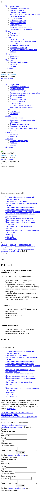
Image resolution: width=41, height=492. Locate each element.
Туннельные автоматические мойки (19, 218)
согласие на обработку (16, 455)
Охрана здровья (16, 25)
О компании (15, 33)
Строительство (16, 19)
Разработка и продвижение (11, 427)
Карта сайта (23, 425)
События (8, 54)
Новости (13, 58)
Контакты (9, 68)
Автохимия (9, 228)
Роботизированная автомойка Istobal (19, 208)
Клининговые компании (19, 8)
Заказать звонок (7, 79)
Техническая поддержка (19, 46)
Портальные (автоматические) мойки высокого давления (20, 215)
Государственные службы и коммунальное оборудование (21, 28)
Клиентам (9, 60)
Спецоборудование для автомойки (18, 226)
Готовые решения (12, 6)
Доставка (13, 64)
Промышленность (17, 10)
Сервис (8, 37)
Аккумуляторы (11, 239)
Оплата (13, 66)
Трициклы (9, 237)
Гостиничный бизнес (18, 23)
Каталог (13, 245)
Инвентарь (9, 235)
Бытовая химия (11, 232)
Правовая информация (10, 425)
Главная (4, 245)
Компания (9, 31)
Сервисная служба (17, 39)
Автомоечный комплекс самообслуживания (22, 212)
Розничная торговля (18, 21)
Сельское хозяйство (17, 16)
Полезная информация (19, 62)
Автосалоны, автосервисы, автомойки (25, 14)
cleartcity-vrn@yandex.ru (10, 161)
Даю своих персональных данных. (15, 456)
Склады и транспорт (18, 12)
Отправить (20, 452)
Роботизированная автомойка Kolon (19, 210)
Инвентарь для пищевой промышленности (22, 230)
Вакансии (14, 35)
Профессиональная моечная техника (19, 220)
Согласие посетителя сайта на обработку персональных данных (17, 414)
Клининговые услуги (18, 48)
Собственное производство (16, 201)
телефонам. (11, 409)
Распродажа (14, 56)
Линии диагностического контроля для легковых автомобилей (17, 250)
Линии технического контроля (26, 247)
